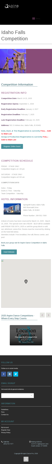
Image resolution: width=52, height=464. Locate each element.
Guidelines (4, 409)
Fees (2, 412)
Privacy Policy (5, 432)
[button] (26, 281)
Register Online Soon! (12, 146)
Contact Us (4, 414)
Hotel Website (9, 252)
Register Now (5, 430)
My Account (5, 427)
